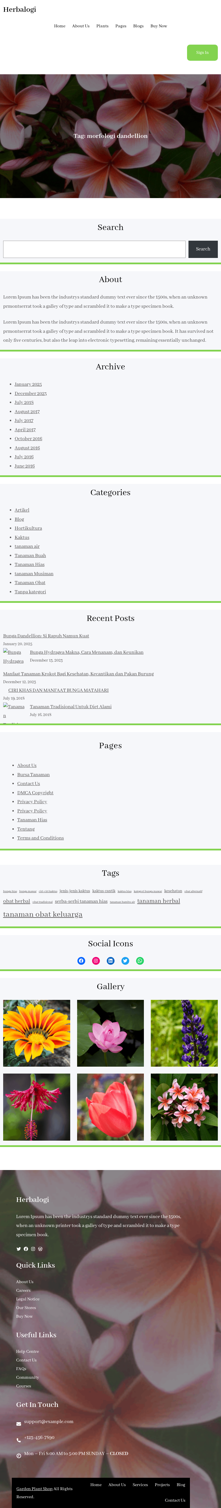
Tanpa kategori (30, 592)
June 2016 (25, 466)
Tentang (26, 829)
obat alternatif (193, 891)
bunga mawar (28, 891)
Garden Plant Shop (34, 1489)
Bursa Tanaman (33, 775)
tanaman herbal (158, 901)
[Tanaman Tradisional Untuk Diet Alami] (14, 720)
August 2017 (27, 412)
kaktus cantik (103, 891)
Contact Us (28, 784)
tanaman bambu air (122, 902)
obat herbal (16, 901)
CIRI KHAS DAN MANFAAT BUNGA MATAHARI (58, 690)
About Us (27, 766)
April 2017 (25, 430)
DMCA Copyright (35, 793)
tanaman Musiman (34, 574)
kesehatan (173, 891)
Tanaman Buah (30, 556)
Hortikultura (28, 528)
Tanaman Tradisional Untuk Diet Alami (71, 707)
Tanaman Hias (30, 565)
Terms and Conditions (40, 838)
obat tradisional (43, 902)
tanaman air (27, 547)
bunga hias (10, 891)
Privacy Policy (32, 802)
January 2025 (28, 384)
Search (203, 249)
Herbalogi (19, 10)
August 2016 (27, 448)
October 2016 (28, 439)
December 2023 (31, 394)
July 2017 (24, 421)
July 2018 (24, 403)
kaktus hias (125, 891)
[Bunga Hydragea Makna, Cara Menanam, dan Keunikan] (14, 659)
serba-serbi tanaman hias (81, 902)
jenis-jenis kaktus (75, 891)
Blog (19, 519)
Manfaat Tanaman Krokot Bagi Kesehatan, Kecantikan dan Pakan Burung (78, 674)
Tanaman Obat (30, 583)
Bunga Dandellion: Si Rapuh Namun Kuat (46, 636)
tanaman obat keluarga (43, 914)
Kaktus (22, 538)
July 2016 (24, 457)
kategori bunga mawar (148, 891)
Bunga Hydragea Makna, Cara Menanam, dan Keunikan (87, 652)
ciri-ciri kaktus (48, 891)
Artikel (22, 510)
